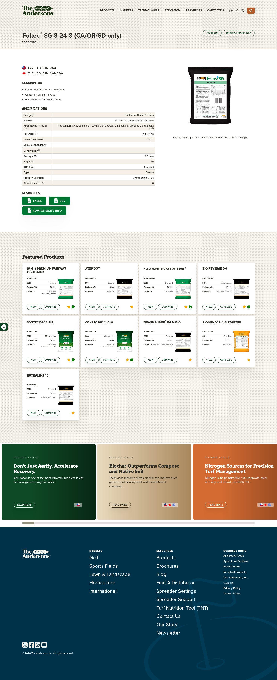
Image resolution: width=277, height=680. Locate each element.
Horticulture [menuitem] (102, 582)
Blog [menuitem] (161, 574)
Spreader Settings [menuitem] (176, 590)
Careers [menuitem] (228, 583)
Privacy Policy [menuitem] (231, 588)
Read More (24, 504)
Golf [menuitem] (93, 557)
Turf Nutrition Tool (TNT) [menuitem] (182, 607)
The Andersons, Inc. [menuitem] (235, 577)
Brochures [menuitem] (167, 565)
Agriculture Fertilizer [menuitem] (235, 561)
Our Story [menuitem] (166, 624)
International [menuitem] (103, 590)
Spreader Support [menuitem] (176, 599)
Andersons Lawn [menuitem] (233, 556)
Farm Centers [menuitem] (231, 566)
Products (107, 10)
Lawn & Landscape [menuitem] (110, 574)
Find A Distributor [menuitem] (175, 582)
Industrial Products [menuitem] (234, 572)
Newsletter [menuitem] (168, 632)
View (33, 306)
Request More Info (238, 33)
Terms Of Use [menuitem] (231, 593)
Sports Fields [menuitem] (103, 565)
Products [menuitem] (166, 557)
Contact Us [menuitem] (215, 10)
